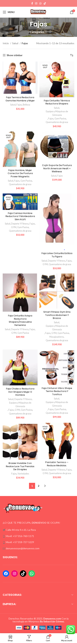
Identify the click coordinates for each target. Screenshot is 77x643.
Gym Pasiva (60, 118)
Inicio (6, 43)
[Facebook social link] (32, 3)
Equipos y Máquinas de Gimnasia (57, 113)
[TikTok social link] (45, 3)
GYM (13, 227)
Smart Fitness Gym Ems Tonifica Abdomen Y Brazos (57, 315)
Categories (37, 32)
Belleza (26, 104)
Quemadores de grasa (57, 122)
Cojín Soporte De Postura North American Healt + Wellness (57, 168)
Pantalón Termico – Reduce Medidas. (56, 464)
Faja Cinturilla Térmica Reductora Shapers (57, 102)
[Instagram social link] (36, 3)
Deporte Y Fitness (20, 223)
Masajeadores (56, 336)
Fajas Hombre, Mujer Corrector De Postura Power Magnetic (20, 173)
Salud (15, 43)
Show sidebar (15, 55)
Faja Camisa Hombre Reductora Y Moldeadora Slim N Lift (20, 216)
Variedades (23, 473)
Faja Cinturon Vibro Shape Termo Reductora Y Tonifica (57, 391)
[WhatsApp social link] (40, 3)
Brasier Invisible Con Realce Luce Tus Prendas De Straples (20, 466)
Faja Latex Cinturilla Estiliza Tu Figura (57, 255)
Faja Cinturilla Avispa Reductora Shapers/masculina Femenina (20, 320)
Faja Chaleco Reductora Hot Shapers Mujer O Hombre (20, 391)
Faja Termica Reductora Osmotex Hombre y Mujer (20, 99)
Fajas (19, 104)
